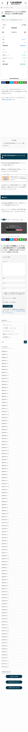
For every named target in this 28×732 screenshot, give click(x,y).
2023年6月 (5, 465)
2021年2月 (5, 549)
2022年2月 (5, 513)
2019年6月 (5, 609)
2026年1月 (5, 372)
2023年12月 (5, 447)
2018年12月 (5, 627)
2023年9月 (5, 456)
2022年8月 (5, 495)
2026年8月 (5, 351)
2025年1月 (5, 408)
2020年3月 (5, 582)
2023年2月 (5, 477)
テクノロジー (7, 325)
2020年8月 (5, 567)
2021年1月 (5, 552)
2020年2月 (5, 585)
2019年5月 (5, 612)
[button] (3, 82)
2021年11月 (5, 522)
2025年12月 (5, 375)
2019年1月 (5, 624)
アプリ (9, 219)
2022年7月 (5, 498)
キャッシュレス (15, 219)
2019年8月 (5, 603)
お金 (4, 16)
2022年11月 (5, 486)
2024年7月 (5, 426)
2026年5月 (5, 360)
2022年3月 (5, 510)
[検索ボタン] (2, 3)
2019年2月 (5, 621)
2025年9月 (5, 384)
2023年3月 (5, 474)
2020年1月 (5, 588)
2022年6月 (5, 501)
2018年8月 (5, 639)
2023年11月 (5, 450)
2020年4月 (5, 579)
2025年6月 (5, 393)
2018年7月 (5, 642)
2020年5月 (5, 576)
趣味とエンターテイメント (10, 334)
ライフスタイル (8, 331)
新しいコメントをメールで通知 (9, 298)
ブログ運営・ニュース (9, 328)
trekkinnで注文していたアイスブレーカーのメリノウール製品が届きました (18, 178)
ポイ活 (21, 219)
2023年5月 (5, 468)
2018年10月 (5, 633)
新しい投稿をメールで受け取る (9, 302)
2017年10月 (5, 666)
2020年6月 (5, 573)
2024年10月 (5, 417)
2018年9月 (5, 636)
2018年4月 (5, 651)
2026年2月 (5, 369)
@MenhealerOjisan (7, 99)
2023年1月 (5, 480)
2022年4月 (5, 507)
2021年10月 (5, 525)
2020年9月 (5, 564)
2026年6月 (5, 357)
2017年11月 (5, 663)
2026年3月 (5, 366)
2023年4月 (5, 471)
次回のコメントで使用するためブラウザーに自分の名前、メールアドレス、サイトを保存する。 (14, 293)
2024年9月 (5, 420)
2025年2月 (5, 405)
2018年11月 (5, 630)
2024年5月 (5, 432)
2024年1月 (5, 444)
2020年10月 (5, 561)
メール (4, 283)
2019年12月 (5, 591)
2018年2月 (5, 654)
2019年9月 (5, 600)
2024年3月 (5, 438)
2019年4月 (5, 615)
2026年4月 (5, 363)
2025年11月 (5, 378)
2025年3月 (5, 402)
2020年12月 (5, 555)
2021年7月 (5, 534)
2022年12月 (5, 483)
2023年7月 (5, 462)
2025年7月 (5, 390)
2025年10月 (5, 381)
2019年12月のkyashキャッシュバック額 (14, 143)
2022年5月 (5, 504)
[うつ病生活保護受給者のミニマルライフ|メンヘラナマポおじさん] (14, 3)
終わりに (7, 145)
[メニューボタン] (25, 3)
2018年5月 (5, 648)
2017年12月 (5, 660)
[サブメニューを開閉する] (25, 325)
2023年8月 (5, 459)
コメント (5, 261)
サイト (4, 288)
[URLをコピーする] (25, 82)
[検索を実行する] (25, 342)
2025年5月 (5, 396)
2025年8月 (5, 387)
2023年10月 (5, 453)
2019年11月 (5, 594)
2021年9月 (5, 528)
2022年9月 (5, 492)
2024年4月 (5, 435)
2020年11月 (5, 558)
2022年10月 (5, 489)
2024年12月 (5, 411)
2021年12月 (5, 519)
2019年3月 (5, 618)
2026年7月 (5, 354)
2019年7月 (5, 606)
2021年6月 (5, 537)
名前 (4, 278)
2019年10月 (5, 597)
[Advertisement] (14, 119)
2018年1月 (5, 657)
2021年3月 (5, 546)
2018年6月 (5, 645)
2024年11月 (5, 414)
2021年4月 (5, 543)
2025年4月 (5, 399)
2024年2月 (5, 441)
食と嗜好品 (7, 337)
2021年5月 (5, 540)
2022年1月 (5, 516)
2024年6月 (5, 429)
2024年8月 (5, 423)
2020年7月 (5, 570)
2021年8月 (5, 531)
